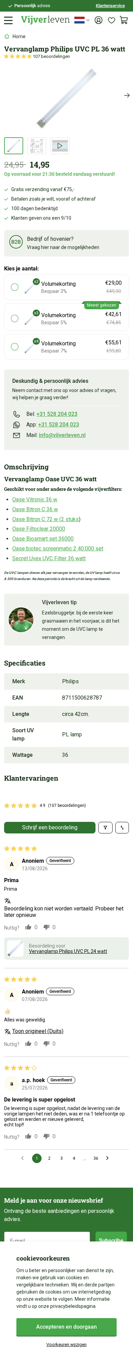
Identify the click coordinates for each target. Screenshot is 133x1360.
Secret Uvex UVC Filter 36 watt (49, 558)
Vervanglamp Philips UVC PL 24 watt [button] (68, 951)
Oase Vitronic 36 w (34, 499)
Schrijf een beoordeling (49, 827)
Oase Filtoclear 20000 (38, 529)
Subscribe (111, 1240)
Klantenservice (110, 5)
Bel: (51, 414)
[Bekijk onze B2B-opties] (16, 243)
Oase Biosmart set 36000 (43, 538)
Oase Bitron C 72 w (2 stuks (45, 519)
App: (52, 424)
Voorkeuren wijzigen (66, 1344)
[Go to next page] (109, 1158)
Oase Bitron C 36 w (35, 509)
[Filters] (105, 827)
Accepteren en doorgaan (66, 1327)
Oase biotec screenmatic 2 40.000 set (57, 548)
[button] (18, 56)
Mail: (56, 435)
